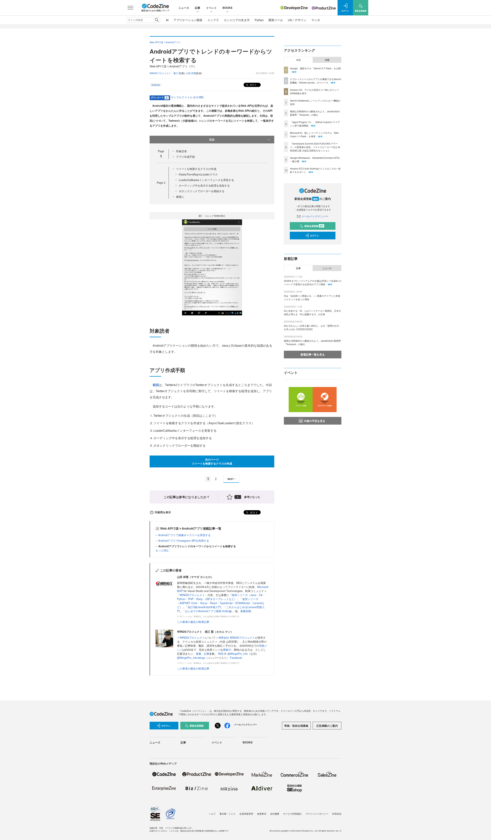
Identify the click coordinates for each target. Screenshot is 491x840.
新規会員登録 (313, 226)
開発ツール (276, 20)
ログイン (314, 235)
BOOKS (227, 8)
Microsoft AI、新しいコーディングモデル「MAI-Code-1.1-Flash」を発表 (314, 134)
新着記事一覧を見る (313, 354)
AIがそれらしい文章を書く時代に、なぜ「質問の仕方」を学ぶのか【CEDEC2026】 (312, 327)
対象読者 (181, 151)
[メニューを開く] (130, 7)
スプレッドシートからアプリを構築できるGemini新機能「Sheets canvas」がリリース (315, 80)
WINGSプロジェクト (192, 595)
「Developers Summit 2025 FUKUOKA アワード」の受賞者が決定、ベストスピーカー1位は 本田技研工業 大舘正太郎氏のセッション (315, 147)
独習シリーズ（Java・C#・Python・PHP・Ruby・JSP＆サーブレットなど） (221, 597)
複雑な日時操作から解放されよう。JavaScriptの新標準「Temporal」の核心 (315, 113)
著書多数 (245, 611)
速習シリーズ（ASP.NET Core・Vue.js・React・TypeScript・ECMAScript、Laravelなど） (220, 603)
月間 (327, 60)
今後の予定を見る (314, 421)
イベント (211, 8)
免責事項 (261, 813)
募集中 (227, 649)
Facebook (236, 658)
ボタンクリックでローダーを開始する (201, 191)
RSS (221, 654)
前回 (156, 385)
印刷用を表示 (163, 512)
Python (259, 20)
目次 (212, 139)
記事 (197, 8)
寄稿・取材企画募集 (296, 726)
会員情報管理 (246, 813)
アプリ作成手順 (185, 157)
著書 (198, 654)
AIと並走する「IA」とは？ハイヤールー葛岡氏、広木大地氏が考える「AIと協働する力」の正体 (312, 312)
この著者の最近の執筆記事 (193, 622)
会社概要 (274, 813)
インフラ (213, 20)
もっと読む (162, 550)
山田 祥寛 (191, 73)
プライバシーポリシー (316, 813)
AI (167, 20)
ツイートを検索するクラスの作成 (196, 169)
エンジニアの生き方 (237, 20)
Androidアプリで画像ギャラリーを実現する (184, 535)
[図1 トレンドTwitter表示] (212, 267)
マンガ (315, 20)
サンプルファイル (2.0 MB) (187, 97)
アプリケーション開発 (188, 20)
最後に (180, 196)
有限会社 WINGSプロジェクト (236, 637)
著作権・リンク (227, 813)
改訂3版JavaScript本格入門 (204, 607)
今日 (298, 60)
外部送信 (336, 813)
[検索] (157, 20)
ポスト (253, 84)
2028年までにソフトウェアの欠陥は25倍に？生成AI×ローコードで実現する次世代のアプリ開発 (312, 282)
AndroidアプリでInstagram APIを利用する (183, 540)
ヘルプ (212, 813)
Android (156, 84)
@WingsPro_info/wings (191, 658)
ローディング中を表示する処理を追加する (204, 185)
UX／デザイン (297, 20)
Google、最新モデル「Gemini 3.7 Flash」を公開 (315, 68)
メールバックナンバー (315, 216)
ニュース (183, 8)
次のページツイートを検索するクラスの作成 (212, 461)
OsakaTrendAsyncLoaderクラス (198, 174)
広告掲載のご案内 (327, 726)
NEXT (230, 479)
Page (161, 182)
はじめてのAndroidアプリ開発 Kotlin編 (208, 611)
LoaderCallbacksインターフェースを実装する (206, 180)
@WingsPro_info (237, 654)
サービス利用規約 (292, 813)
